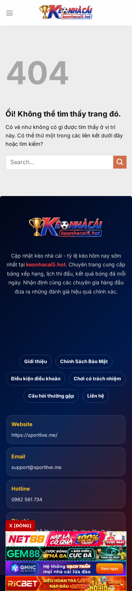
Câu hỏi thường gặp (51, 396)
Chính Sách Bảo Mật (84, 361)
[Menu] (10, 12)
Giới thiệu (35, 361)
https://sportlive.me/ (34, 435)
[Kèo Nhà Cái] (66, 13)
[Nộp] (119, 162)
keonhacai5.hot (46, 264)
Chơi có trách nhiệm (97, 378)
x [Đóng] (20, 525)
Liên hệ (95, 396)
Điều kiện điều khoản (35, 378)
